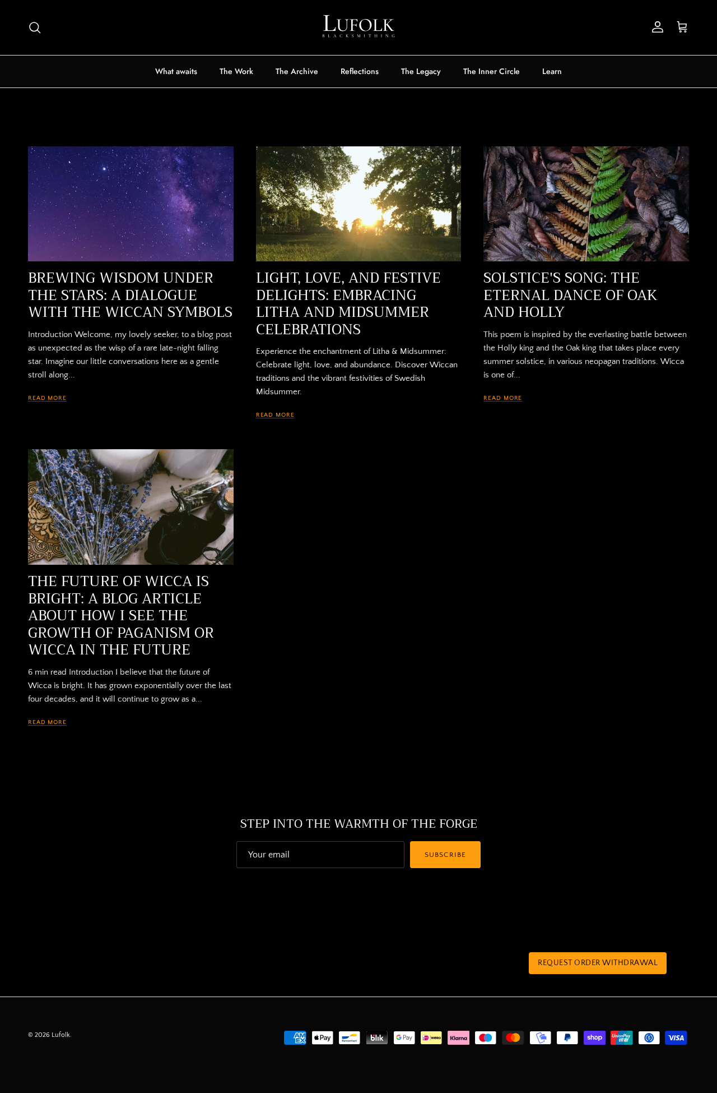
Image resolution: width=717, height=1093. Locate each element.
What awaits (176, 71)
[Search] (34, 27)
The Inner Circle (491, 71)
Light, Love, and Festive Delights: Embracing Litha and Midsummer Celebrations (348, 304)
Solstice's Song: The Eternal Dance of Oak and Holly (570, 295)
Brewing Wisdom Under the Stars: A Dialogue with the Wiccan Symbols (130, 295)
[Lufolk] (358, 27)
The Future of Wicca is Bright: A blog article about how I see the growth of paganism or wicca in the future (121, 615)
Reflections (360, 71)
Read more (47, 398)
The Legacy (421, 71)
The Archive (297, 71)
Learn (552, 71)
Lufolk (61, 1035)
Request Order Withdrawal (598, 962)
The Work (236, 71)
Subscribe (445, 855)
